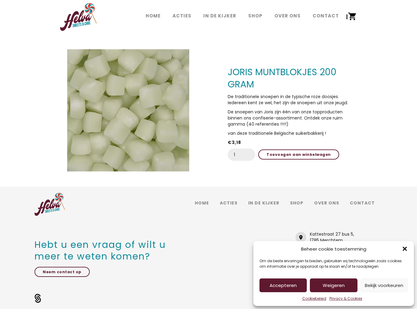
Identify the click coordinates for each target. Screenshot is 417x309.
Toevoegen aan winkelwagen (299, 154)
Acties (229, 203)
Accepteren (283, 285)
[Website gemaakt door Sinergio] (37, 298)
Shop (296, 203)
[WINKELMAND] (352, 16)
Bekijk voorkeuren (384, 285)
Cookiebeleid (314, 298)
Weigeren (334, 285)
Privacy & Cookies (345, 298)
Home (202, 203)
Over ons (326, 203)
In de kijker (263, 203)
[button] (405, 249)
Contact (362, 203)
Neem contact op (62, 271)
